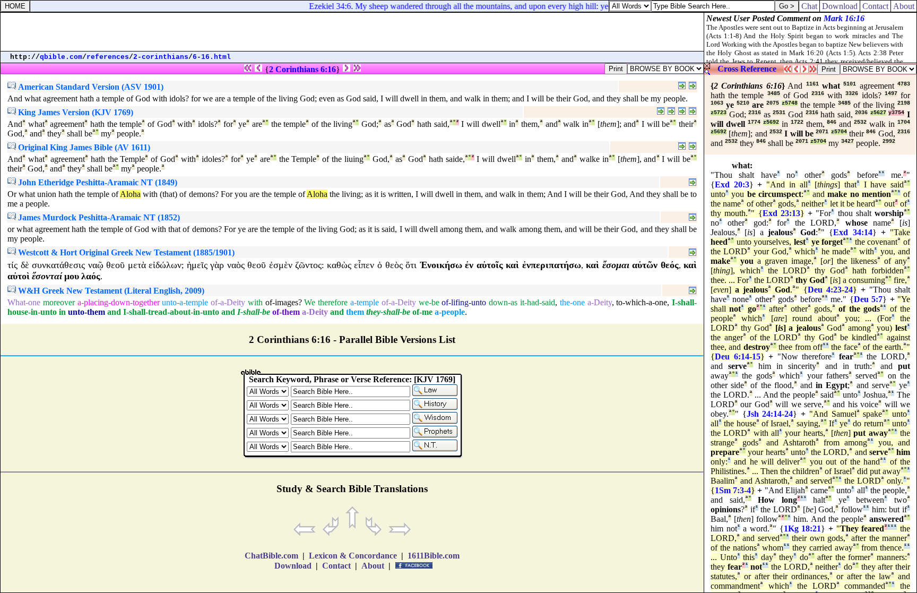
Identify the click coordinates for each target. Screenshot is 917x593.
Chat (809, 6)
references (107, 57)
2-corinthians (160, 57)
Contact (875, 6)
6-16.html (212, 57)
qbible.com (61, 57)
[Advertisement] (352, 32)
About (903, 6)
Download (840, 6)
